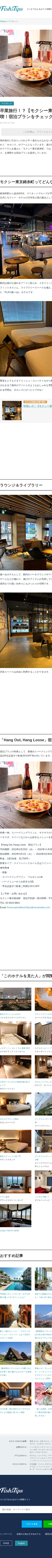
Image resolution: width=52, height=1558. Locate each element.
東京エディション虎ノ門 (10, 1156)
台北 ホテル (44, 1441)
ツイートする (31, 1524)
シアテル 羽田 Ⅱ (42, 1197)
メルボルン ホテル (43, 1444)
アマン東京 (4, 1197)
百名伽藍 (33, 1464)
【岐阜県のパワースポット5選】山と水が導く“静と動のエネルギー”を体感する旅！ (15, 1371)
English (21, 1543)
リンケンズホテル (45, 1464)
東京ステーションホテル (10, 1014)
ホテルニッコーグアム (38, 1456)
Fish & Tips (11, 1491)
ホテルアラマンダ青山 (9, 1119)
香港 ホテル (34, 1441)
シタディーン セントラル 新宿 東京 (15, 1048)
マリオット (7, 103)
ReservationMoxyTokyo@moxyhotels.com (28, 907)
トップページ (6, 1534)
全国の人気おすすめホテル (28, 1534)
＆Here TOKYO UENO (9, 1231)
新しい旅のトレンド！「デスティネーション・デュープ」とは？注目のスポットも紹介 (15, 1334)
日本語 (6, 1543)
